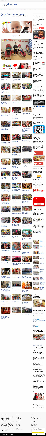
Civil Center (18, 421)
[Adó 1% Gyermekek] (36, 240)
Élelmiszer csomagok (41, 278)
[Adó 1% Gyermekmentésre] (36, 245)
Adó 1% (2, 9)
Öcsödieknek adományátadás (15, 167)
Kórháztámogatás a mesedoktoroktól (25, 202)
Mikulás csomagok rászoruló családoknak (5, 203)
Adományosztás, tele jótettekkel (42, 283)
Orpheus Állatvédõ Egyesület (35, 418)
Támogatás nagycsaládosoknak (4, 91)
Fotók (18, 9)
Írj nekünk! (39, 232)
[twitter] (43, 0)
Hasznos (13, 9)
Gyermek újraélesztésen (16, 251)
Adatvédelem (7, 434)
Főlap (6, 9)
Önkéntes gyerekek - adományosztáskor (4, 129)
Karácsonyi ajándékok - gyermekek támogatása (16, 225)
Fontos (9, 9)
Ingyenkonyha (18, 425)
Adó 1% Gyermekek (41, 241)
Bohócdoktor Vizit (34, 424)
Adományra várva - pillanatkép (41, 272)
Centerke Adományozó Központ (21, 422)
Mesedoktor (36, 9)
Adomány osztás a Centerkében (25, 166)
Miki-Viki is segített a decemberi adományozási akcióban (5, 303)
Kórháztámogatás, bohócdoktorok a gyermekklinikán (4, 225)
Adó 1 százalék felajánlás (41, 288)
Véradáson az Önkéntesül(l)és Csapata (5, 277)
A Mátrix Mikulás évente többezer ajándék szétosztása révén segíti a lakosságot (5, 317)
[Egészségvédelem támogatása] (36, 251)
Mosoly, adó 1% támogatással (41, 256)
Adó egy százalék (34, 422)
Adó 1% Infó (33, 421)
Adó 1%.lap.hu (18, 420)
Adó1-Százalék (18, 418)
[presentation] (35, 238)
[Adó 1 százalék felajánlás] (36, 287)
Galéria (3, 14)
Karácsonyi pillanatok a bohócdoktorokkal (16, 201)
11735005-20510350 (41, 106)
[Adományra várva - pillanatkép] (36, 271)
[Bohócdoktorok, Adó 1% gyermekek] (36, 266)
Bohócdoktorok (33, 425)
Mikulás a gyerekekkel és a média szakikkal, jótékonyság (16, 264)
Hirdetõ (21, 9)
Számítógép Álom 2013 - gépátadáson (16, 80)
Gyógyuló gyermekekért (16, 102)
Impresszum (3, 434)
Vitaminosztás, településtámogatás (4, 103)
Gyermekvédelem (9, 4)
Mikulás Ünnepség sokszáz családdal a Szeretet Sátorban (15, 290)
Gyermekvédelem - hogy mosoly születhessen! (5, 143)
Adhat (26, 9)
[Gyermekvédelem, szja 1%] (36, 261)
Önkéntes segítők (25, 190)
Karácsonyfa (24, 90)
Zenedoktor (18, 424)
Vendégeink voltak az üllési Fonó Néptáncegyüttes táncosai (26, 130)
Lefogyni (17, 428)
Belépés (9, 0)
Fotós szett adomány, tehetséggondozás (15, 237)
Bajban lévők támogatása (16, 314)
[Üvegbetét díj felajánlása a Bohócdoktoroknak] (39, 129)
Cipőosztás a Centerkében (3, 214)
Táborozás (18, 417)
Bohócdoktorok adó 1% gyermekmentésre (5, 115)
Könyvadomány (14, 127)
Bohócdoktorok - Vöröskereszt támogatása (16, 155)
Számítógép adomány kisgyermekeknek (5, 80)
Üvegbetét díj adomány (20, 429)
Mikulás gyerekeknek (26, 263)
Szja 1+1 (32, 420)
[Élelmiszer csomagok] (36, 277)
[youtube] (44, 0)
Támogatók (30, 9)
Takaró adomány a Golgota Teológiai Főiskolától (15, 178)
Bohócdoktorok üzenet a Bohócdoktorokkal (16, 190)
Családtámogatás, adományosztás (25, 180)
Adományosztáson (25, 153)
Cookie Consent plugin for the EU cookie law (38, 434)
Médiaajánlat (12, 434)
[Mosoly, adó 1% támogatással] (36, 256)
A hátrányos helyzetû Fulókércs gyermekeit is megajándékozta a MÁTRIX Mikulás (16, 116)
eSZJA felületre (40, 49)
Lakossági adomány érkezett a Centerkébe (5, 263)
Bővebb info (38, 430)
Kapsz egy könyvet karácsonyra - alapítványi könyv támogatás (5, 290)
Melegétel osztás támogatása (25, 303)
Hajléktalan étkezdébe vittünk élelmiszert (26, 103)
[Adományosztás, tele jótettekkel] (36, 282)
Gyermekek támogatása (5, 250)
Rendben (38, 432)
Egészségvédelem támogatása (42, 252)
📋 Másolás (42, 28)
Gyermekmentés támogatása (15, 91)
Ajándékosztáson (25, 79)
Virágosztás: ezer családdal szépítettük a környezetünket (26, 141)
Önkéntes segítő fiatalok (16, 213)
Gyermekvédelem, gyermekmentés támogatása (4, 167)
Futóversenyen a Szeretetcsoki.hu (4, 178)
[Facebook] (41, 0)
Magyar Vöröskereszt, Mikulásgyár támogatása (16, 276)
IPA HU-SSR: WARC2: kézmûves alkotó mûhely (5, 191)
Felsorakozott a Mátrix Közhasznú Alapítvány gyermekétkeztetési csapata (26, 251)
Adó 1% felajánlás (37, 345)
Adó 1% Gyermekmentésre (42, 246)
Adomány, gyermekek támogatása (26, 226)
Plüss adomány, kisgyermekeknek (25, 213)
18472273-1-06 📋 (16, 35)
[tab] (35, 238)
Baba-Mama (33, 417)
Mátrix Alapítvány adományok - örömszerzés (15, 142)
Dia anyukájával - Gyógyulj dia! (25, 291)
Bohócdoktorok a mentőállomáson (4, 237)
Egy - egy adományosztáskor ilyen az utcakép (26, 277)
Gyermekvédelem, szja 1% (41, 261)
